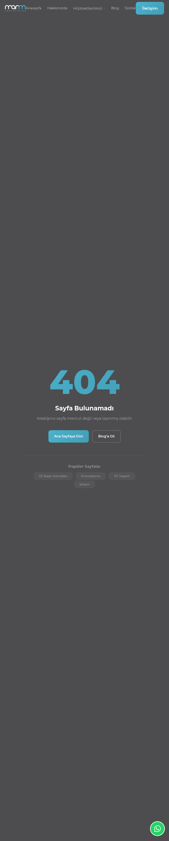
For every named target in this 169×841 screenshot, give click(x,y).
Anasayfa (33, 8)
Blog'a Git (106, 436)
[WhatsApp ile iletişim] (157, 828)
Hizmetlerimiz (87, 8)
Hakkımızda (57, 8)
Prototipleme (90, 476)
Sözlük (130, 8)
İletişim (150, 8)
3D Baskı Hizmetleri (53, 476)
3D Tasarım (122, 476)
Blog (115, 8)
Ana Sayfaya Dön (68, 436)
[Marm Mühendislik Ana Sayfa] (15, 8)
